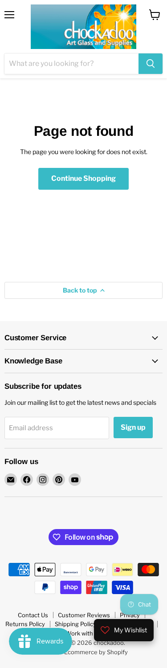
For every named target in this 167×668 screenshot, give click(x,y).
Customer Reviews (84, 615)
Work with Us (83, 633)
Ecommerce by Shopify (96, 652)
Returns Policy (25, 623)
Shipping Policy (75, 623)
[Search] (150, 63)
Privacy (130, 615)
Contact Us (33, 615)
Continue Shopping (83, 178)
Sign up (133, 427)
